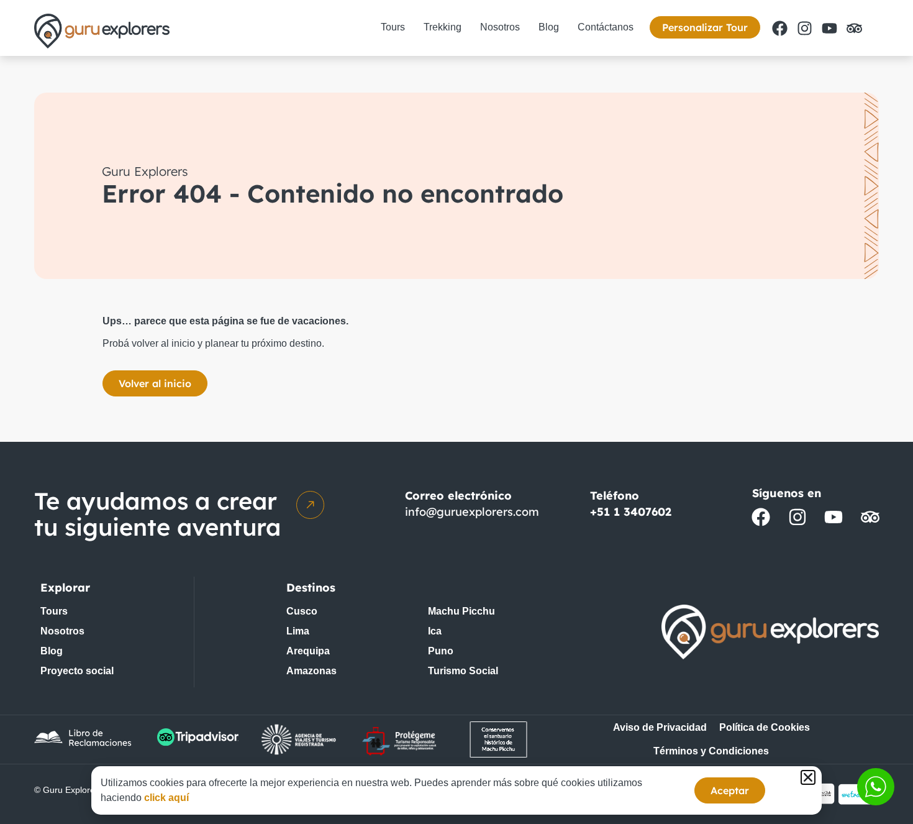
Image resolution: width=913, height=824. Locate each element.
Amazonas (311, 671)
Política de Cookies (764, 727)
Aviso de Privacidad (660, 727)
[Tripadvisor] (854, 28)
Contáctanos (606, 27)
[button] (808, 777)
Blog (548, 27)
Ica (435, 631)
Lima (297, 631)
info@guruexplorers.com (472, 512)
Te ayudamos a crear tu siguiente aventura (157, 514)
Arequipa (308, 651)
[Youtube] (829, 28)
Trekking (442, 27)
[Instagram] (804, 28)
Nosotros (500, 27)
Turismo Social (463, 671)
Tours (393, 27)
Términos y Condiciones (711, 751)
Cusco (301, 611)
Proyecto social (77, 671)
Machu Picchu (461, 611)
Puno (440, 651)
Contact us (875, 786)
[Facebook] (779, 28)
